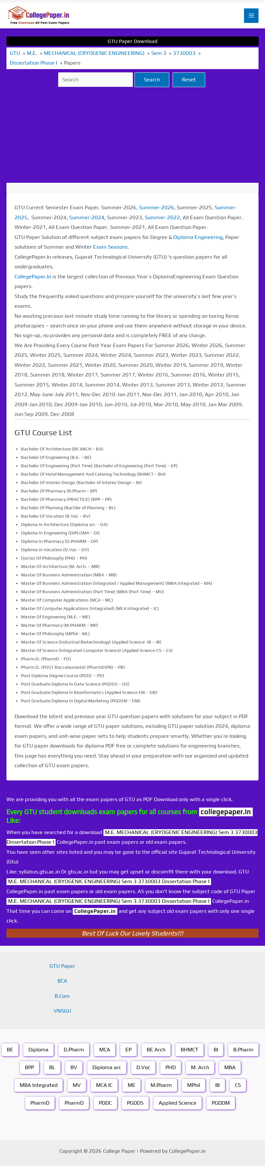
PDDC (105, 1103)
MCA (104, 1050)
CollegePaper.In (33, 276)
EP (128, 1050)
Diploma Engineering (198, 237)
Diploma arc (106, 1067)
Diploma (38, 1050)
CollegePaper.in (95, 911)
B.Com (62, 996)
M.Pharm (161, 1085)
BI (216, 1050)
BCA (62, 981)
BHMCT (189, 1050)
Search (152, 80)
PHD (170, 1067)
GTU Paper (62, 966)
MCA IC (104, 1085)
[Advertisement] (132, 135)
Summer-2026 (156, 207)
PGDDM (221, 1103)
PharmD (39, 1103)
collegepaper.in (226, 812)
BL (52, 1067)
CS (238, 1085)
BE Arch (156, 1050)
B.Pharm (243, 1050)
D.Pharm (74, 1050)
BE (10, 1050)
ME (131, 1085)
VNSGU (62, 1011)
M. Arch (200, 1067)
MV (77, 1085)
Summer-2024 (86, 217)
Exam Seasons (110, 247)
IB (217, 1085)
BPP (29, 1067)
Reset (189, 80)
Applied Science (177, 1103)
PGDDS (135, 1103)
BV (73, 1067)
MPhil (193, 1085)
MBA (230, 1067)
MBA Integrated (39, 1085)
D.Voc (143, 1067)
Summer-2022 (162, 217)
